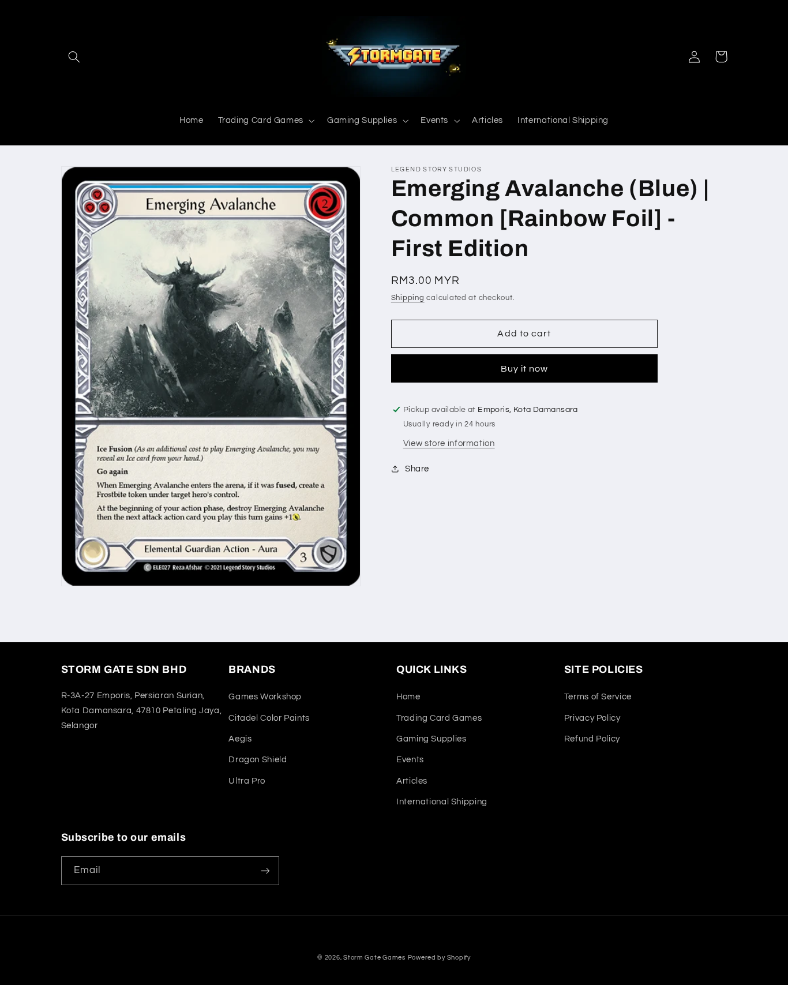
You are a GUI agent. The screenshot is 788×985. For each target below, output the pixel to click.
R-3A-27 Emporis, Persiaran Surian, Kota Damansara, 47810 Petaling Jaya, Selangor (141, 710)
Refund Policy (592, 739)
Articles (411, 781)
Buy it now (525, 368)
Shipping (408, 298)
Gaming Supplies (431, 739)
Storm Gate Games (374, 957)
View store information (449, 443)
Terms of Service (598, 696)
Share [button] (417, 469)
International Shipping (441, 801)
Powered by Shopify (439, 957)
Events (410, 759)
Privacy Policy (592, 718)
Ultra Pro (246, 781)
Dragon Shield (257, 759)
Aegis (240, 739)
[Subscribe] (265, 870)
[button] (74, 56)
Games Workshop (265, 696)
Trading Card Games (439, 718)
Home (408, 696)
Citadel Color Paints (269, 718)
